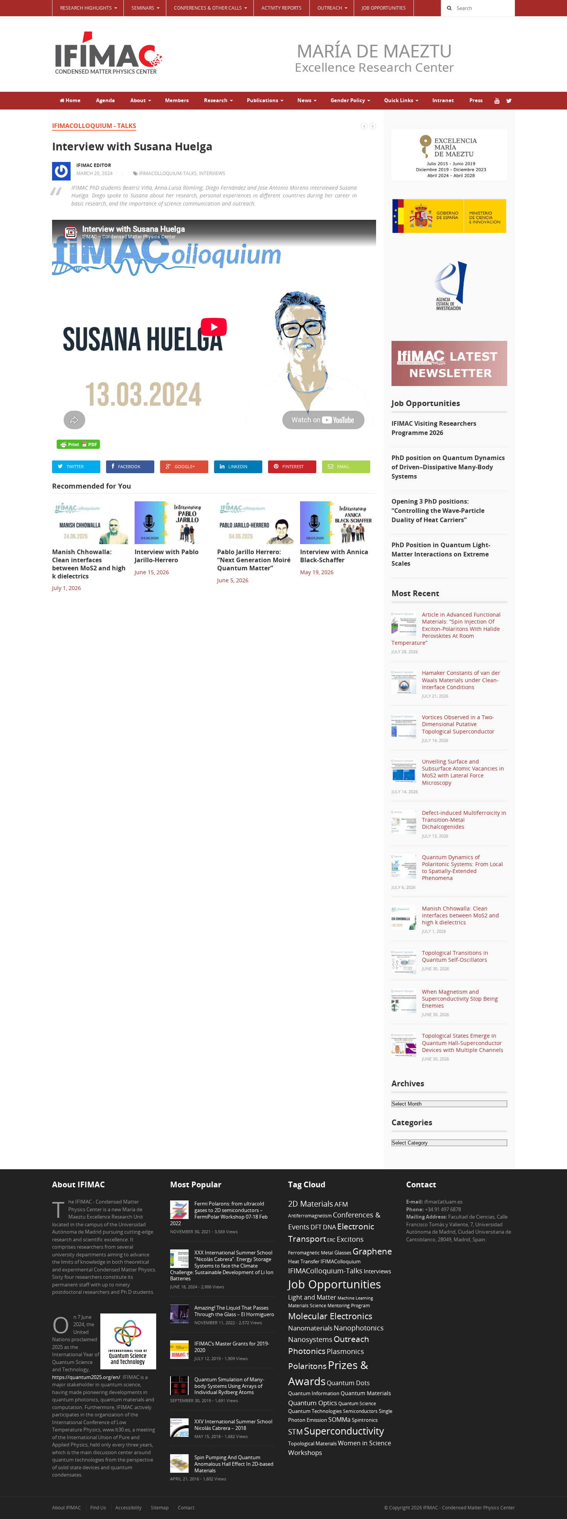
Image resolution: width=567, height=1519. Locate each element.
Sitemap (160, 1507)
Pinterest (293, 466)
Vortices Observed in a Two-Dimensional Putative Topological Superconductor (458, 724)
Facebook (129, 466)
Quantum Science (357, 1403)
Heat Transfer (303, 1261)
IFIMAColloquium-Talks (168, 173)
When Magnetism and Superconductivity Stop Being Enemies (460, 998)
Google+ (185, 466)
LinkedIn (237, 466)
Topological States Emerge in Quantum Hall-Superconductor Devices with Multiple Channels (462, 1042)
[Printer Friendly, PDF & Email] (78, 444)
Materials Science (307, 1305)
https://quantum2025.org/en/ (86, 1377)
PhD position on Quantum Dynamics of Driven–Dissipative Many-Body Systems (448, 467)
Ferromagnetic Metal (310, 1252)
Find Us (98, 1507)
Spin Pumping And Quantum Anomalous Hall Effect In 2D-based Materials (233, 1464)
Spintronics (365, 1419)
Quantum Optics (312, 1402)
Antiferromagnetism (310, 1215)
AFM (341, 1204)
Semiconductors (360, 1411)
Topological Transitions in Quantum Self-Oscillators (455, 956)
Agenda (105, 100)
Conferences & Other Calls (208, 8)
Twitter (75, 466)
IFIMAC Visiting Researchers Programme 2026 (434, 428)
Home (72, 100)
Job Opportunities (384, 8)
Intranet (443, 100)
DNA (329, 1227)
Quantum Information (313, 1393)
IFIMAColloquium (341, 1261)
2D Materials (310, 1204)
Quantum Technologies (315, 1411)
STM (295, 1432)
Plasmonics (345, 1351)
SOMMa (339, 1419)
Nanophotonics (359, 1327)
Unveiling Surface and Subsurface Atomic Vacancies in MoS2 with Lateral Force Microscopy (463, 772)
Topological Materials (312, 1443)
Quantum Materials (366, 1393)
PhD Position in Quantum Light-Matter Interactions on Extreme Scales (441, 554)
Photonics (307, 1350)
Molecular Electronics (330, 1316)
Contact (186, 1507)
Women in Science (364, 1443)
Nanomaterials (310, 1327)
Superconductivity (344, 1431)
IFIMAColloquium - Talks (94, 125)
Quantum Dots (348, 1383)
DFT (316, 1227)
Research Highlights (86, 8)
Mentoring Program (348, 1305)
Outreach (351, 1339)
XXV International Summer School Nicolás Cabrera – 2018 (233, 1424)
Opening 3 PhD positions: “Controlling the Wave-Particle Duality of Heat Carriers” (438, 510)
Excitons (350, 1239)
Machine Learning (355, 1298)
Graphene (372, 1251)
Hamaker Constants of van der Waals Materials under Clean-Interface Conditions (461, 679)
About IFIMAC (66, 1507)
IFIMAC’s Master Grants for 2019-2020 (231, 1347)
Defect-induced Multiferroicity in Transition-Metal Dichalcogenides (464, 819)
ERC (331, 1240)
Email (343, 466)
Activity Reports (282, 8)
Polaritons (307, 1365)
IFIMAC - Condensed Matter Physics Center (468, 1507)
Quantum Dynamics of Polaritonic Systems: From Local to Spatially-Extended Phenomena (462, 867)
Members (177, 100)
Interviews (212, 173)
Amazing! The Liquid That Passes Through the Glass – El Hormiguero (234, 1311)
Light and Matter (312, 1297)
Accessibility (128, 1507)
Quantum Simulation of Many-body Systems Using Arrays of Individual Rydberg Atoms (229, 1386)
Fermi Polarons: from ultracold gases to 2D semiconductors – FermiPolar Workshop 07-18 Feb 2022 (219, 1213)
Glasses (342, 1252)
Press (476, 100)
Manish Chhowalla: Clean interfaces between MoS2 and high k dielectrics (460, 915)
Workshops (305, 1452)
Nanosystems (310, 1339)
